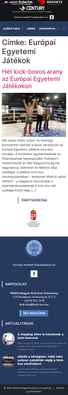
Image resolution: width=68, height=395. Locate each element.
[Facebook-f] (34, 273)
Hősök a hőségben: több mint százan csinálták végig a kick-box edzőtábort (41, 360)
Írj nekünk (34, 313)
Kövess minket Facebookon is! (30, 17)
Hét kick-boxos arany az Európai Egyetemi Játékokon (32, 79)
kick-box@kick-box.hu (34, 304)
